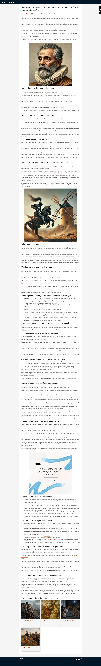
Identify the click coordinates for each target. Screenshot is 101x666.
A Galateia (45, 620)
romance (50, 171)
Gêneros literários (81, 2)
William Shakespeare (51, 539)
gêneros (30, 437)
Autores (59, 2)
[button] (61, 2)
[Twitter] (76, 659)
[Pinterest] (79, 659)
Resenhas (89, 2)
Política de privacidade (23, 659)
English (46, 659)
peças (65, 178)
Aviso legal (21, 658)
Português (58, 659)
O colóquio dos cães (68, 620)
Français (53, 659)
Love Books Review (8, 2)
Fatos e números (66, 2)
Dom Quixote (27, 647)
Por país (73, 2)
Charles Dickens (47, 536)
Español (50, 659)
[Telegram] (81, 659)
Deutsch (43, 659)
